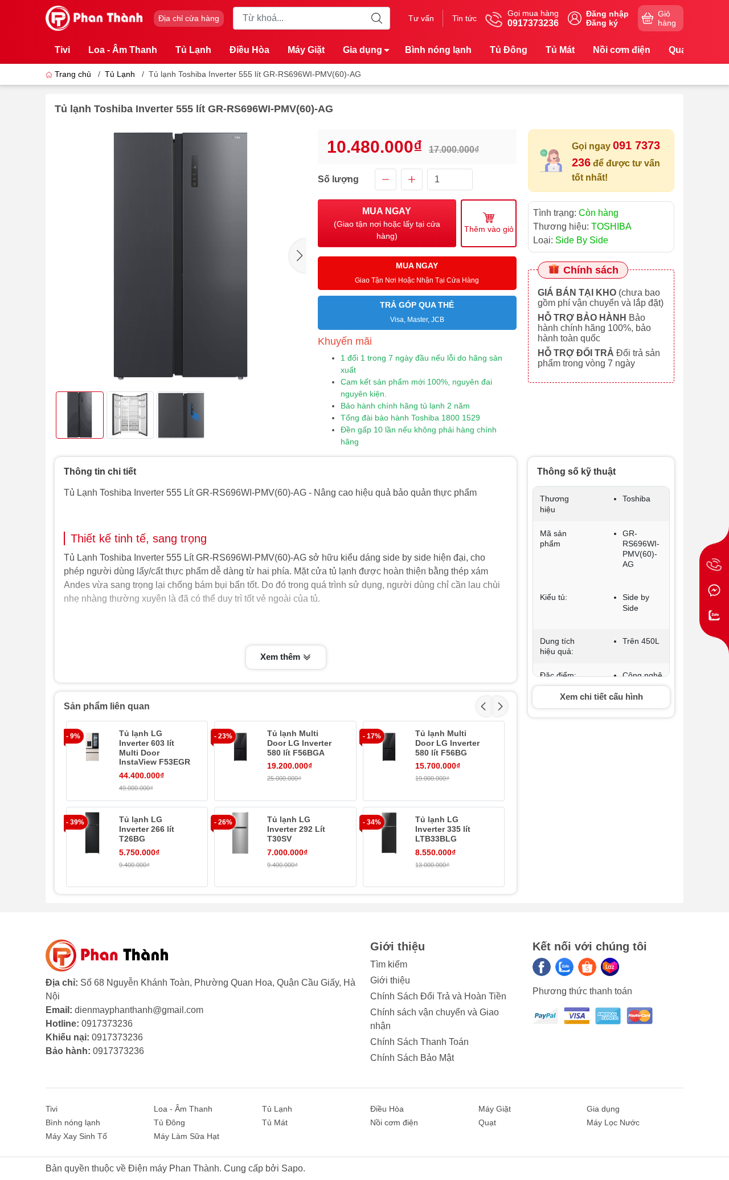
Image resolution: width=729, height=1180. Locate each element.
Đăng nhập (607, 13)
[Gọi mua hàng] (714, 565)
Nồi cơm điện (621, 50)
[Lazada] (610, 967)
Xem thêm (281, 657)
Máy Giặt (306, 50)
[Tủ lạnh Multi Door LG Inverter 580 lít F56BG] (389, 747)
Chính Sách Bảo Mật (412, 1058)
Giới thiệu (390, 980)
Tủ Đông (508, 50)
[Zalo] (564, 967)
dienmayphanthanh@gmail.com (139, 1010)
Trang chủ (72, 74)
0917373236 (107, 1023)
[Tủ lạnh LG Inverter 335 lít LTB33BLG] (389, 833)
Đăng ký (602, 22)
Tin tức (464, 18)
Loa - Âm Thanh (122, 50)
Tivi (62, 50)
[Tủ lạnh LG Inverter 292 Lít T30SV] (240, 833)
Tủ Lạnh (193, 50)
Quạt (679, 50)
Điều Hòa (249, 50)
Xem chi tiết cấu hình (601, 696)
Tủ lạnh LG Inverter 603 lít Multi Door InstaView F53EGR (154, 747)
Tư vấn (421, 18)
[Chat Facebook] (714, 590)
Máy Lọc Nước (613, 1122)
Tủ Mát (560, 50)
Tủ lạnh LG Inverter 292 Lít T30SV (296, 829)
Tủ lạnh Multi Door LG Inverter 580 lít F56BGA (299, 743)
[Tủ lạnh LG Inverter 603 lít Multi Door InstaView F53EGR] (92, 747)
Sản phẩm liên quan (107, 706)
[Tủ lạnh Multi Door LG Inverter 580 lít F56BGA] (240, 747)
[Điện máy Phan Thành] (94, 17)
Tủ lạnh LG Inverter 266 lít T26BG (146, 829)
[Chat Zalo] (714, 615)
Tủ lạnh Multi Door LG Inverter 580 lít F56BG (447, 743)
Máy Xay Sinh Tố (76, 1136)
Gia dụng (362, 50)
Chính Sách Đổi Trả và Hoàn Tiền (438, 996)
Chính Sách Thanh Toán (419, 1042)
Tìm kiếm (388, 964)
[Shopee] (587, 967)
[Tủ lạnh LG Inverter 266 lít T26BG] (92, 833)
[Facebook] (542, 967)
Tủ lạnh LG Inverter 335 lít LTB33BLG (442, 829)
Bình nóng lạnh (438, 50)
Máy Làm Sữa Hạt (186, 1136)
